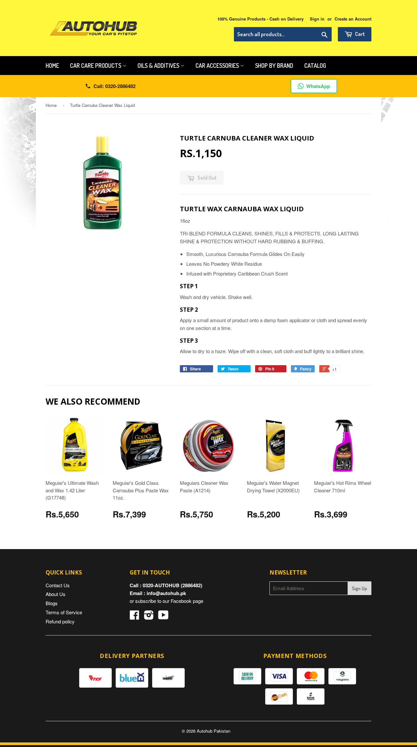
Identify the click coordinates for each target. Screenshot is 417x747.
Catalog (315, 65)
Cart (359, 33)
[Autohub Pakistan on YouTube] (163, 616)
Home (52, 65)
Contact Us (58, 585)
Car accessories (217, 65)
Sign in (317, 19)
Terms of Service (64, 612)
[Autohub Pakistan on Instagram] (149, 616)
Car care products (96, 65)
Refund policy (60, 621)
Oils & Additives (158, 65)
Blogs (52, 603)
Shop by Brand (274, 65)
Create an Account (353, 19)
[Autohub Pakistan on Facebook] (134, 616)
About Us (55, 593)
